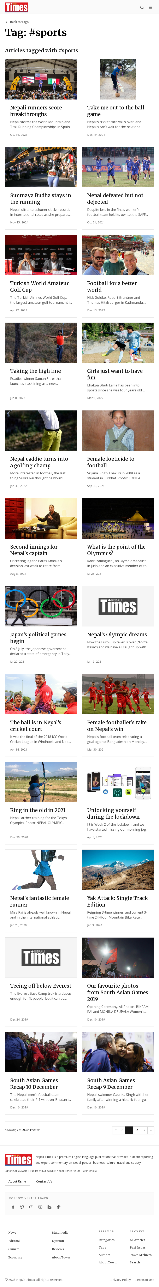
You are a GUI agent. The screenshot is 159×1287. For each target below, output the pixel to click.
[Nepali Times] (18, 1160)
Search (135, 1262)
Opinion (58, 1241)
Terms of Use (144, 1280)
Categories (106, 1240)
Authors (104, 1255)
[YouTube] (31, 1207)
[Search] (142, 7)
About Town (61, 1257)
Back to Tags (19, 22)
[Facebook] (13, 1207)
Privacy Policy (120, 1280)
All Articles (137, 1240)
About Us (15, 1181)
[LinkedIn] (49, 1207)
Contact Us (44, 1181)
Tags (102, 1247)
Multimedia (60, 1232)
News (12, 1232)
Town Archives (141, 1255)
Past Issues (138, 1247)
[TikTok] (58, 1207)
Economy (15, 1257)
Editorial (14, 1241)
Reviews (58, 1249)
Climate (13, 1249)
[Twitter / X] (22, 1207)
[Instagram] (40, 1207)
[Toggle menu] (150, 7)
